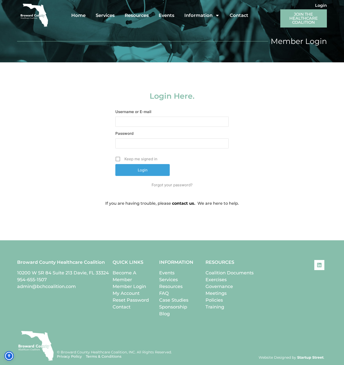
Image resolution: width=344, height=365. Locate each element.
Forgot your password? (172, 184)
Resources (137, 15)
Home (78, 15)
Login (321, 5)
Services (105, 15)
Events (166, 15)
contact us (183, 203)
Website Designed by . (291, 357)
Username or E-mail (133, 111)
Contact (239, 15)
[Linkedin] (319, 265)
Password (124, 133)
